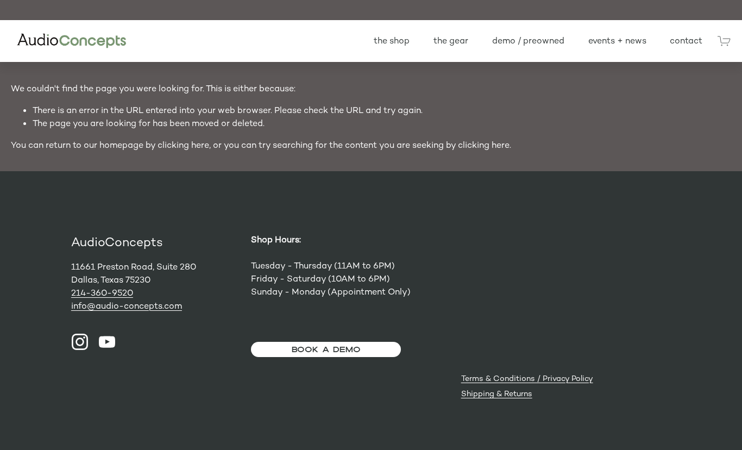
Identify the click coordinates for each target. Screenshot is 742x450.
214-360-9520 (102, 292)
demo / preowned (528, 40)
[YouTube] (107, 342)
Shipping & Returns (496, 393)
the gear (450, 40)
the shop (392, 40)
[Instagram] (80, 342)
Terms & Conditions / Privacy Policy (527, 378)
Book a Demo (326, 349)
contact (686, 40)
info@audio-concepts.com (126, 305)
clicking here (183, 145)
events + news (617, 40)
